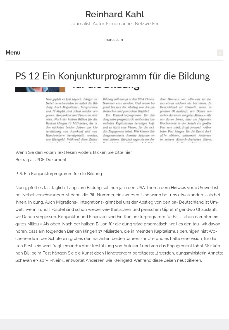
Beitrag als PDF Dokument (40, 159)
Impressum (114, 39)
